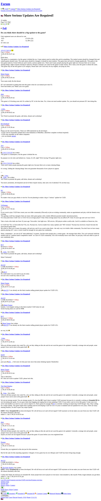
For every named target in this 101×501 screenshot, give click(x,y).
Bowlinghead (5, 124)
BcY (2, 245)
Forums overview (6, 10)
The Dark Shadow (6, 386)
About (11, 489)
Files (6, 497)
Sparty (3, 355)
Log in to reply (37, 10)
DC (2, 190)
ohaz (2, 94)
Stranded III (31, 493)
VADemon (4, 205)
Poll (5, 28)
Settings (3, 482)
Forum (5, 4)
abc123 (3, 265)
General (12, 9)
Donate (3, 483)
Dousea (3, 442)
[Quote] (1, 56)
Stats (7, 482)
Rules (28, 497)
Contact (12, 485)
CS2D (6, 9)
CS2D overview (17, 10)
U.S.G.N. (34, 497)
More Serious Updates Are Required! (28, 9)
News (6, 489)
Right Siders (67, 493)
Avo (2, 145)
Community (5, 495)
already (14, 136)
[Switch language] (2, 499)
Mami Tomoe (5, 74)
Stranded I (12, 493)
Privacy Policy (5, 485)
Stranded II (21, 493)
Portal (2, 489)
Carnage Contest (41, 493)
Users (10, 497)
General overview (27, 10)
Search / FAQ (22, 497)
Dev (7, 483)
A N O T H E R (6, 50)
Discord (15, 497)
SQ (54, 404)
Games (4, 491)
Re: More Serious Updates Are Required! (16, 70)
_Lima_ (3, 109)
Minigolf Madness (55, 493)
